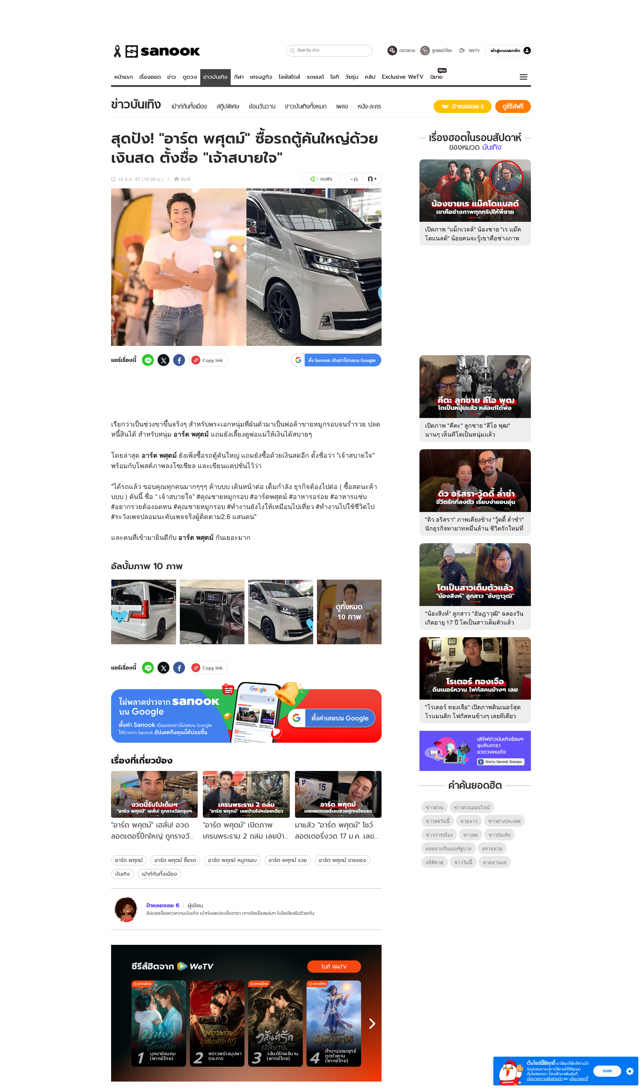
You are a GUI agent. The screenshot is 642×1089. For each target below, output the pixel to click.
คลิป (370, 77)
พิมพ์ (186, 178)
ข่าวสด (470, 834)
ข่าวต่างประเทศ (504, 820)
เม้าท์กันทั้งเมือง (159, 874)
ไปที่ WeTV (334, 966)
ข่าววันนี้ (463, 862)
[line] (148, 360)
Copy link (212, 360)
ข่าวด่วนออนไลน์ (472, 807)
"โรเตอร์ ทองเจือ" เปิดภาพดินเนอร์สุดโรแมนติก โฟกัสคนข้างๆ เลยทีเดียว (473, 711)
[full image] (143, 612)
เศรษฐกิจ (261, 77)
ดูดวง (190, 77)
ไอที (334, 77)
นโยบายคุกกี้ (579, 1079)
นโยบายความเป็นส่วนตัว (544, 1079)
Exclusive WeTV (403, 77)
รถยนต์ (315, 77)
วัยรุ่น (351, 77)
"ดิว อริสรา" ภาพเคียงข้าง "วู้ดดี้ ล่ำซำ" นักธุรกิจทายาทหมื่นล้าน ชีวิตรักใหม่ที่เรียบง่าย (474, 528)
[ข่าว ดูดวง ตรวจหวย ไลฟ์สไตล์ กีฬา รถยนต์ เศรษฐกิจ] (155, 51)
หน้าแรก (123, 77)
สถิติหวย (435, 862)
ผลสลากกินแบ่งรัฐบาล (448, 848)
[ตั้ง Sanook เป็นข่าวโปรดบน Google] (246, 712)
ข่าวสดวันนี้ (438, 820)
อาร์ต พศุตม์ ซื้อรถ (175, 860)
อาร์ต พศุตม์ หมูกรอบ (232, 860)
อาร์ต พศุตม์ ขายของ (342, 860)
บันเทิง (122, 874)
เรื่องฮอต (150, 77)
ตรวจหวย (492, 848)
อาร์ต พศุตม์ (129, 860)
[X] (163, 360)
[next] (372, 1023)
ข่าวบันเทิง (215, 77)
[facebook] (179, 360)
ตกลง (607, 1071)
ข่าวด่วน (434, 807)
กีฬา (239, 77)
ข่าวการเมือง (439, 834)
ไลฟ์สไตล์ (289, 77)
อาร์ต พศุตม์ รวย (288, 860)
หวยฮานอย (495, 862)
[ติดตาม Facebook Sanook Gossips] (475, 750)
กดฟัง (326, 179)
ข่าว (171, 77)
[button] (292, 50)
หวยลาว (468, 820)
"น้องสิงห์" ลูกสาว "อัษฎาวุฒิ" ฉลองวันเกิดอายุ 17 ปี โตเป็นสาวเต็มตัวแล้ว (474, 617)
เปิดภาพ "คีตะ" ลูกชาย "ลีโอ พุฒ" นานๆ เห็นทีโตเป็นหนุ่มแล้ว (467, 429)
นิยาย (436, 77)
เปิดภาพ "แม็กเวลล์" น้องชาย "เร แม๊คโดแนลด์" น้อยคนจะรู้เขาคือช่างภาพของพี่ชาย (473, 238)
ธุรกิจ (302, 486)
